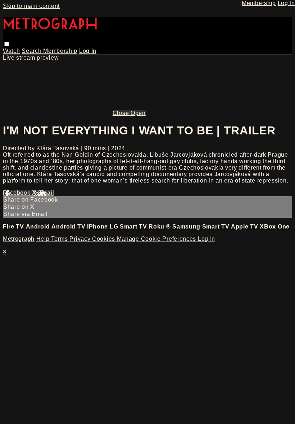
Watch (11, 51)
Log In (87, 51)
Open (138, 113)
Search (32, 51)
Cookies (104, 239)
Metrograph (19, 239)
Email (46, 193)
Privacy (80, 239)
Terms (60, 239)
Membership (60, 51)
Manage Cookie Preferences (157, 239)
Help (43, 239)
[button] (6, 44)
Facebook (17, 193)
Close (122, 113)
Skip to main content (31, 6)
